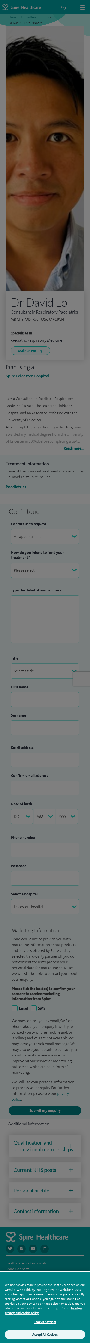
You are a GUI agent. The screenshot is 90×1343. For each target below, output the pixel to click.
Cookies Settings (45, 1322)
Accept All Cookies (44, 1334)
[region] (45, 1307)
